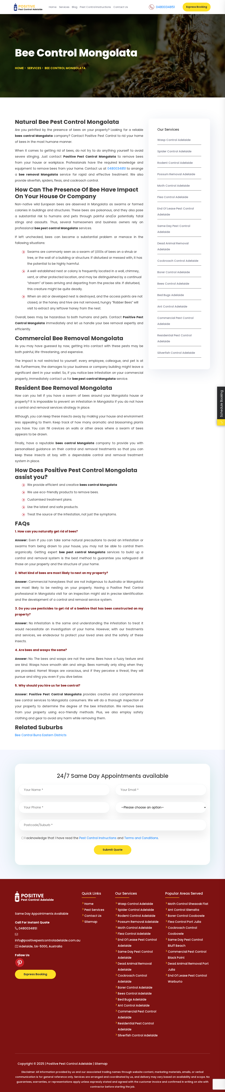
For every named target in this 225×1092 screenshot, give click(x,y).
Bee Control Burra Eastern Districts (40, 735)
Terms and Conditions (141, 838)
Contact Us (120, 7)
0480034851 (165, 7)
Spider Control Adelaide (174, 151)
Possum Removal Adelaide (176, 174)
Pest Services (94, 910)
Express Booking (196, 7)
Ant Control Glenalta (183, 910)
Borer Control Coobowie (186, 916)
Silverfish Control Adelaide (176, 353)
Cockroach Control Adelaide (177, 261)
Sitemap (90, 922)
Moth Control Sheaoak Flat (188, 904)
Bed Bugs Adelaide (170, 295)
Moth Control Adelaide (173, 186)
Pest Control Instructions (95, 7)
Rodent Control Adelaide (175, 163)
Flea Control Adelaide (172, 197)
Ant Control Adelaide (172, 306)
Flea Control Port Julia (184, 922)
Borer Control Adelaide (173, 272)
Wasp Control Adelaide (174, 140)
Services (64, 7)
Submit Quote (113, 850)
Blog (74, 7)
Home (53, 7)
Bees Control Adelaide (173, 284)
